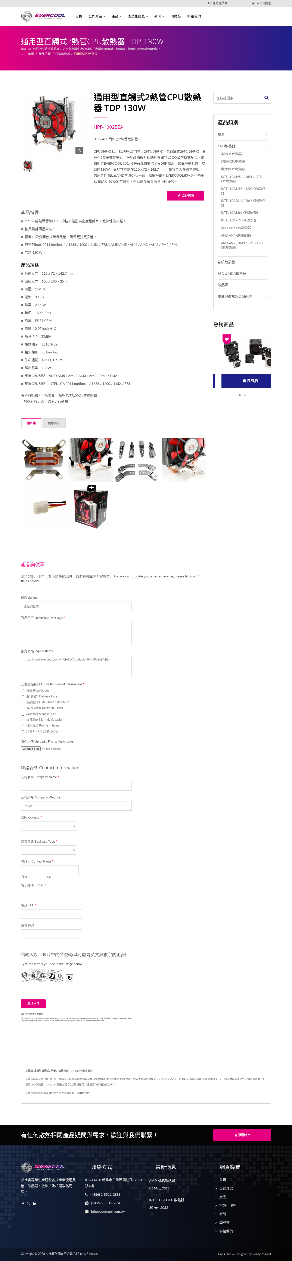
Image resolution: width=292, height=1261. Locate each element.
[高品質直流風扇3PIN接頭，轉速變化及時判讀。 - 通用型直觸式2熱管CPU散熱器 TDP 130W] (44, 506)
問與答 (176, 16)
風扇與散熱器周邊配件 (235, 296)
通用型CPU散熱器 (86, 54)
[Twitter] (28, 1203)
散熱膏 (223, 285)
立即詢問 (188, 195)
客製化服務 (137, 16)
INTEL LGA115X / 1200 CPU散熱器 (243, 191)
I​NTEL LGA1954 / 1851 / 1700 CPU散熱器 (241, 179)
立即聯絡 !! (242, 1135)
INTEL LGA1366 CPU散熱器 (239, 212)
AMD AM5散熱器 (162, 1180)
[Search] (266, 97)
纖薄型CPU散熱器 (233, 169)
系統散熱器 (226, 262)
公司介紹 (95, 16)
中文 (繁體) (264, 3)
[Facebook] (23, 1203)
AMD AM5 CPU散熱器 (236, 228)
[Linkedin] (34, 1203)
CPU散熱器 (62, 54)
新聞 (158, 16)
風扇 (221, 134)
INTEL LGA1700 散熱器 (166, 1200)
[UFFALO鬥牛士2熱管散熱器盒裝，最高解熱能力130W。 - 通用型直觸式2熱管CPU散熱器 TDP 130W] (90, 506)
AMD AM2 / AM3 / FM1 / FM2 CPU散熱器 (242, 245)
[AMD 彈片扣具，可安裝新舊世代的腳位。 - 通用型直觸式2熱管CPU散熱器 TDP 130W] (184, 460)
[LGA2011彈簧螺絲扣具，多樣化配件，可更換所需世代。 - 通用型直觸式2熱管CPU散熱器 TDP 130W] (137, 460)
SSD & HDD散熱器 (232, 273)
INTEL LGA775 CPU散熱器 (238, 220)
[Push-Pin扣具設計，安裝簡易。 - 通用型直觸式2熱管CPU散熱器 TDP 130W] (90, 460)
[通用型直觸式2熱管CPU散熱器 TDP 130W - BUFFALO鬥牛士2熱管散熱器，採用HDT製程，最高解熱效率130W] (79, 150)
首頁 (78, 16)
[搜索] (209, 3)
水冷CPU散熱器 (231, 154)
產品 (115, 16)
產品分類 (45, 54)
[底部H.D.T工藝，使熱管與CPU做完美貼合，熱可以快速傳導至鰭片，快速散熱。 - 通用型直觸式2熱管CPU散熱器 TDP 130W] (44, 460)
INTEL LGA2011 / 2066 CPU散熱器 (243, 203)
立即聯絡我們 (82, 1093)
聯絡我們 (194, 16)
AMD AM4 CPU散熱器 (236, 235)
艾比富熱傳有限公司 (59, 1253)
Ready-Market (261, 1254)
